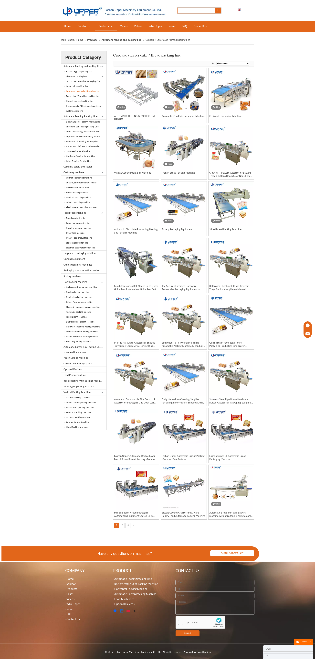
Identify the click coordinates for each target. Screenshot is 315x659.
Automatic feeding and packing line (82, 66)
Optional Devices (72, 369)
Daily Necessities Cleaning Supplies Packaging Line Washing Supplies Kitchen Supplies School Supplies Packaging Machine (183, 401)
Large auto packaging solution (79, 253)
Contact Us (73, 619)
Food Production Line (74, 375)
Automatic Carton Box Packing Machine (84, 347)
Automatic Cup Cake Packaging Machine (183, 116)
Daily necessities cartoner (78, 188)
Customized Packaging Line (77, 363)
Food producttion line (74, 213)
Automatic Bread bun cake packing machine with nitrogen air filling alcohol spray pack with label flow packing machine (230, 515)
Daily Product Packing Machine (80, 322)
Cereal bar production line (78, 223)
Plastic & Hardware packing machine (83, 307)
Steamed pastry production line (80, 248)
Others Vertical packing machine (81, 403)
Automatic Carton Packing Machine (135, 594)
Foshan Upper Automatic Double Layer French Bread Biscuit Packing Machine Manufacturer (134, 458)
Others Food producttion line (79, 238)
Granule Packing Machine (78, 398)
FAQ (68, 614)
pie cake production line (77, 243)
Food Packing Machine (76, 317)
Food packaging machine (77, 292)
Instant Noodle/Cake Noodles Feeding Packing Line (86, 146)
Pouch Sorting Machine (75, 358)
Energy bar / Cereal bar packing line (82, 96)
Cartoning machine (73, 172)
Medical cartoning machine (78, 197)
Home (70, 579)
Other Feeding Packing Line (78, 161)
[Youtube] (128, 611)
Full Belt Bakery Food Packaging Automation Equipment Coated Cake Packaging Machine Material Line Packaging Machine (133, 515)
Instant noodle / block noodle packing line (85, 106)
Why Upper (73, 604)
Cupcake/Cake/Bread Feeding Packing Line (85, 136)
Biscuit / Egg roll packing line (79, 71)
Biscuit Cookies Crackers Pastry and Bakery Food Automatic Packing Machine (183, 514)
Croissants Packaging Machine (225, 116)
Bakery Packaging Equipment (177, 229)
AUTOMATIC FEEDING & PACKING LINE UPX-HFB (134, 118)
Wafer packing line (74, 111)
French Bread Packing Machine (178, 173)
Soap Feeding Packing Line (78, 151)
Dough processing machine (78, 228)
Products (71, 589)
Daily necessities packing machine (81, 287)
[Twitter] (135, 611)
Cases (69, 594)
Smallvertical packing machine (80, 407)
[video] (136, 91)
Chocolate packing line (76, 76)
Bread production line (76, 218)
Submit (187, 633)
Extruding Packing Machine (78, 341)
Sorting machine (72, 276)
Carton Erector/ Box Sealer (77, 167)
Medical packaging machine (79, 297)
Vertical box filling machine (78, 412)
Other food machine (75, 233)
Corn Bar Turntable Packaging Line (84, 81)
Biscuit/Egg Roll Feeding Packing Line (83, 122)
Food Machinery (124, 599)
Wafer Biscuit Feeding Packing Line (82, 141)
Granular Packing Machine (78, 417)
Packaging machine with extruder (81, 270)
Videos (70, 599)
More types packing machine (78, 386)
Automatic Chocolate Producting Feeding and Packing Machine (136, 231)
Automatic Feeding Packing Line (80, 116)
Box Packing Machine (76, 352)
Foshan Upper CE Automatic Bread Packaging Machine (227, 458)
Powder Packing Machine (77, 422)
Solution (71, 584)
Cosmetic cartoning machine (79, 178)
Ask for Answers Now (232, 553)
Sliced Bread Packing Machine (225, 229)
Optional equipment (74, 259)
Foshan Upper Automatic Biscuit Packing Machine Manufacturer (183, 458)
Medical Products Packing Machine (82, 332)
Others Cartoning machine (78, 202)
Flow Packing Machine (75, 282)
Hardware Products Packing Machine (83, 327)
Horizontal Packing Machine (130, 589)
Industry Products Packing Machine (82, 336)
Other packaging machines (77, 265)
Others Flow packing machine (79, 302)
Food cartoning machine (77, 192)
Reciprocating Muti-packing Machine (83, 381)
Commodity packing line (77, 86)
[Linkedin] (122, 611)
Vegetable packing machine (78, 312)
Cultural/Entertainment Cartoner (81, 183)
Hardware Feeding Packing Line (80, 156)
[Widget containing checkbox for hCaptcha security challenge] (200, 622)
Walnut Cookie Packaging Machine (132, 173)
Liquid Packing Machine (77, 427)
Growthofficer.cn (205, 652)
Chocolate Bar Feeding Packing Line (82, 127)
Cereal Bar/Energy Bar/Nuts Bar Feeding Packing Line (86, 132)
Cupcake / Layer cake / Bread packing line (85, 91)
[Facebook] (115, 611)
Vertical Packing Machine (77, 392)
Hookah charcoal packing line (79, 101)
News (69, 609)
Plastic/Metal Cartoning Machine (81, 207)
